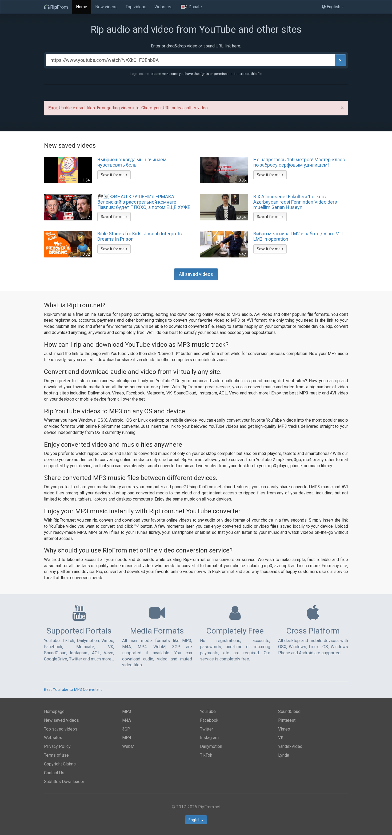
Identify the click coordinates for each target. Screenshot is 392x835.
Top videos (136, 6)
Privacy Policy (57, 746)
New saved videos (61, 720)
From (59, 7)
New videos (106, 6)
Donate (194, 6)
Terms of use (56, 755)
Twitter (206, 729)
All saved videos (196, 274)
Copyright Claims (60, 764)
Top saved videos (60, 729)
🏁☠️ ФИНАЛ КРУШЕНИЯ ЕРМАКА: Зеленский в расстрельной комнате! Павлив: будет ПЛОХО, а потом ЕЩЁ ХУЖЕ (143, 201)
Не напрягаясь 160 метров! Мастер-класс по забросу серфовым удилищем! (299, 162)
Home (81, 6)
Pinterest (286, 720)
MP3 (126, 711)
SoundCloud (289, 711)
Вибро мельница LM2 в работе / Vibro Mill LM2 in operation (298, 236)
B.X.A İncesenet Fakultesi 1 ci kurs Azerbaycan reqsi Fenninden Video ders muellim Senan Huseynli (295, 201)
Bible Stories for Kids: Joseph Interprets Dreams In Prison (139, 236)
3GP (126, 729)
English (195, 820)
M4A (126, 720)
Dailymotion (211, 746)
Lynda (283, 755)
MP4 (126, 737)
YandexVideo (290, 746)
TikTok (206, 755)
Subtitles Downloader (64, 781)
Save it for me (113, 175)
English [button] (333, 6)
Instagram (209, 737)
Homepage (54, 711)
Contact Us (54, 772)
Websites (163, 6)
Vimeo (284, 729)
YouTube (208, 711)
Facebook (209, 720)
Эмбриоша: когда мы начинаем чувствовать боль (131, 162)
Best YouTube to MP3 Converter (72, 689)
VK (280, 737)
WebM (128, 746)
